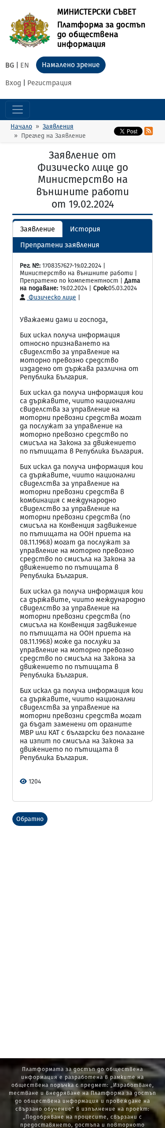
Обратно (30, 819)
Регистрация (49, 83)
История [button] (85, 229)
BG (9, 65)
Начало (21, 126)
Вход (13, 83)
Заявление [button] (37, 229)
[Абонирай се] (148, 131)
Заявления (58, 126)
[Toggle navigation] (17, 109)
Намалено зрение (71, 65)
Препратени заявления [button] (59, 245)
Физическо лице (51, 297)
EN (24, 65)
